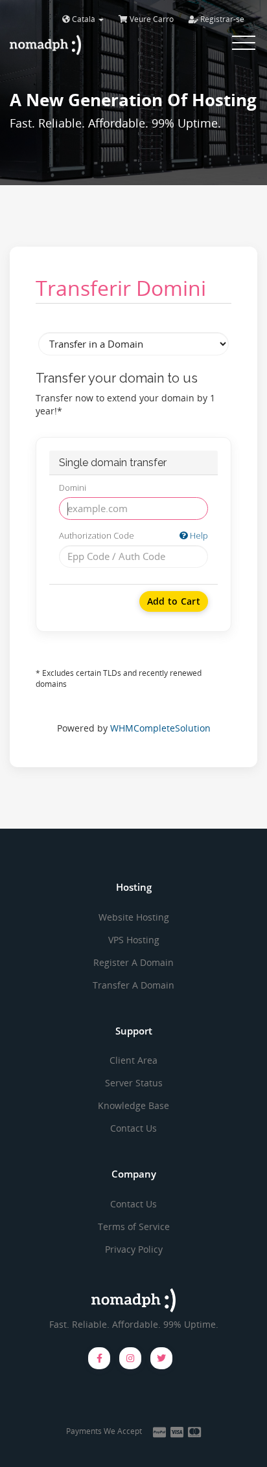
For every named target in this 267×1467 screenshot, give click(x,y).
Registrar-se (221, 19)
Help (198, 535)
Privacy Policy (134, 1249)
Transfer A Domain (133, 985)
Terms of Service (134, 1226)
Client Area (133, 1060)
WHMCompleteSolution (160, 728)
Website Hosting (134, 917)
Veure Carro (151, 19)
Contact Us (133, 1128)
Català (83, 19)
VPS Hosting (133, 940)
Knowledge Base (133, 1105)
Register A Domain (133, 962)
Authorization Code (133, 535)
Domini (72, 487)
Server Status (134, 1083)
